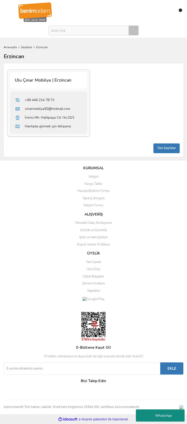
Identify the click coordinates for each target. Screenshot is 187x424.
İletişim (94, 176)
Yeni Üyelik (93, 262)
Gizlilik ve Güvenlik (93, 230)
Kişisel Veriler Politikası (93, 244)
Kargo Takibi (93, 184)
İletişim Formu (93, 205)
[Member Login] (168, 12)
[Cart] (178, 12)
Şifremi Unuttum (93, 283)
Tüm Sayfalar (166, 148)
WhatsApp (163, 415)
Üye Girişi (93, 269)
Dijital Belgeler (93, 276)
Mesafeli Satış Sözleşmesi (93, 223)
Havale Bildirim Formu (93, 191)
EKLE (172, 368)
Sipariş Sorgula (93, 198)
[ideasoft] (68, 419)
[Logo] (35, 12)
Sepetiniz (93, 291)
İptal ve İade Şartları (93, 237)
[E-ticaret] (93, 419)
